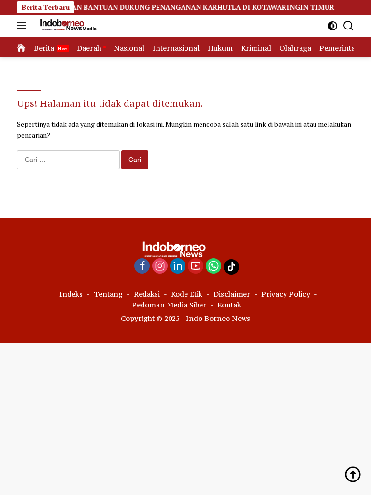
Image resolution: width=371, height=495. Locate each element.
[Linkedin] (178, 266)
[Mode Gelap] (332, 26)
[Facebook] (142, 266)
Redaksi (147, 294)
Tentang (108, 294)
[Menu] (23, 25)
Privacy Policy (285, 294)
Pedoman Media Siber (169, 304)
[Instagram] (160, 266)
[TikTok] (231, 267)
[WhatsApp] (213, 266)
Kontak (229, 304)
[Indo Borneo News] (66, 25)
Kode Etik (186, 294)
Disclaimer (232, 294)
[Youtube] (195, 266)
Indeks (71, 294)
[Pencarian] (348, 26)
